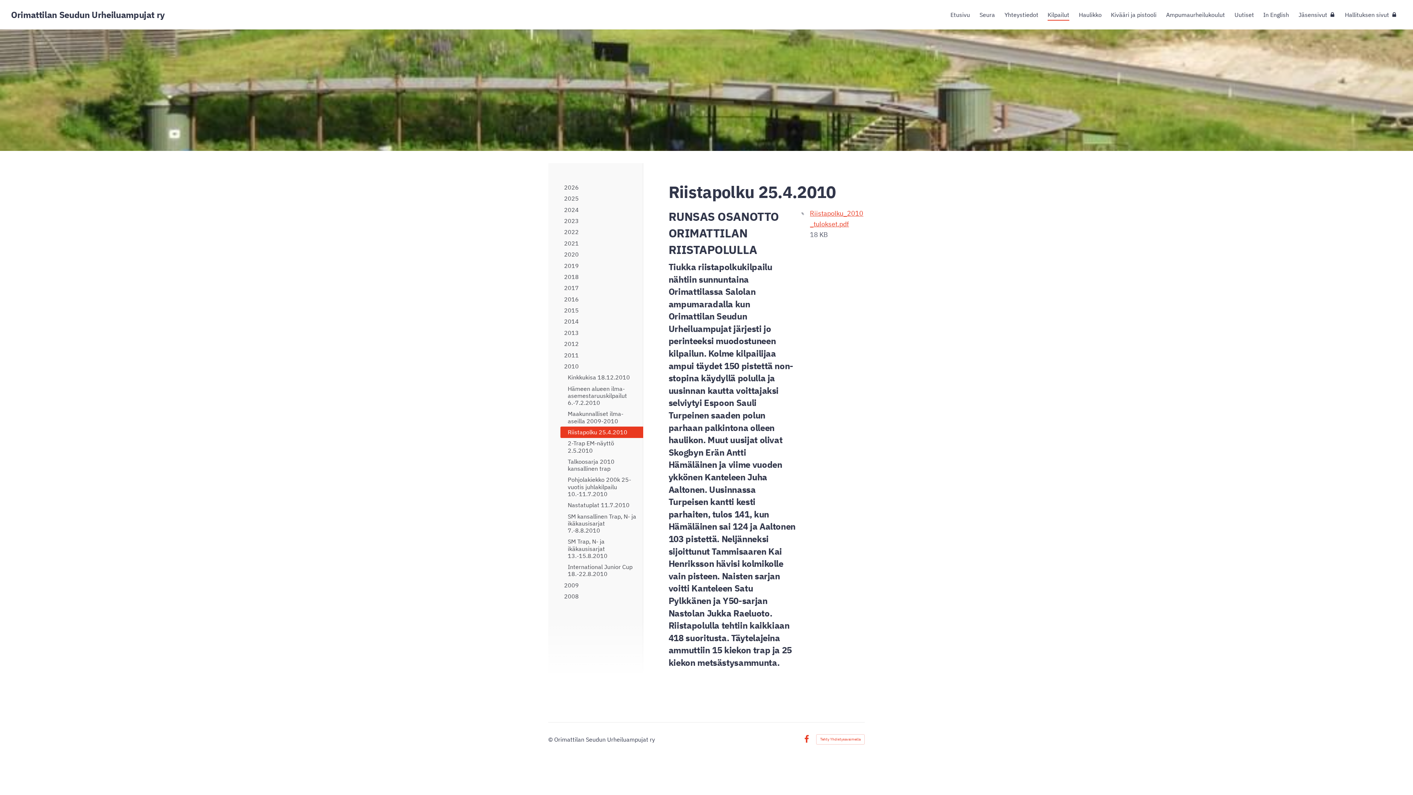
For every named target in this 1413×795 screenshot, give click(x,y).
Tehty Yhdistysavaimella (840, 739)
